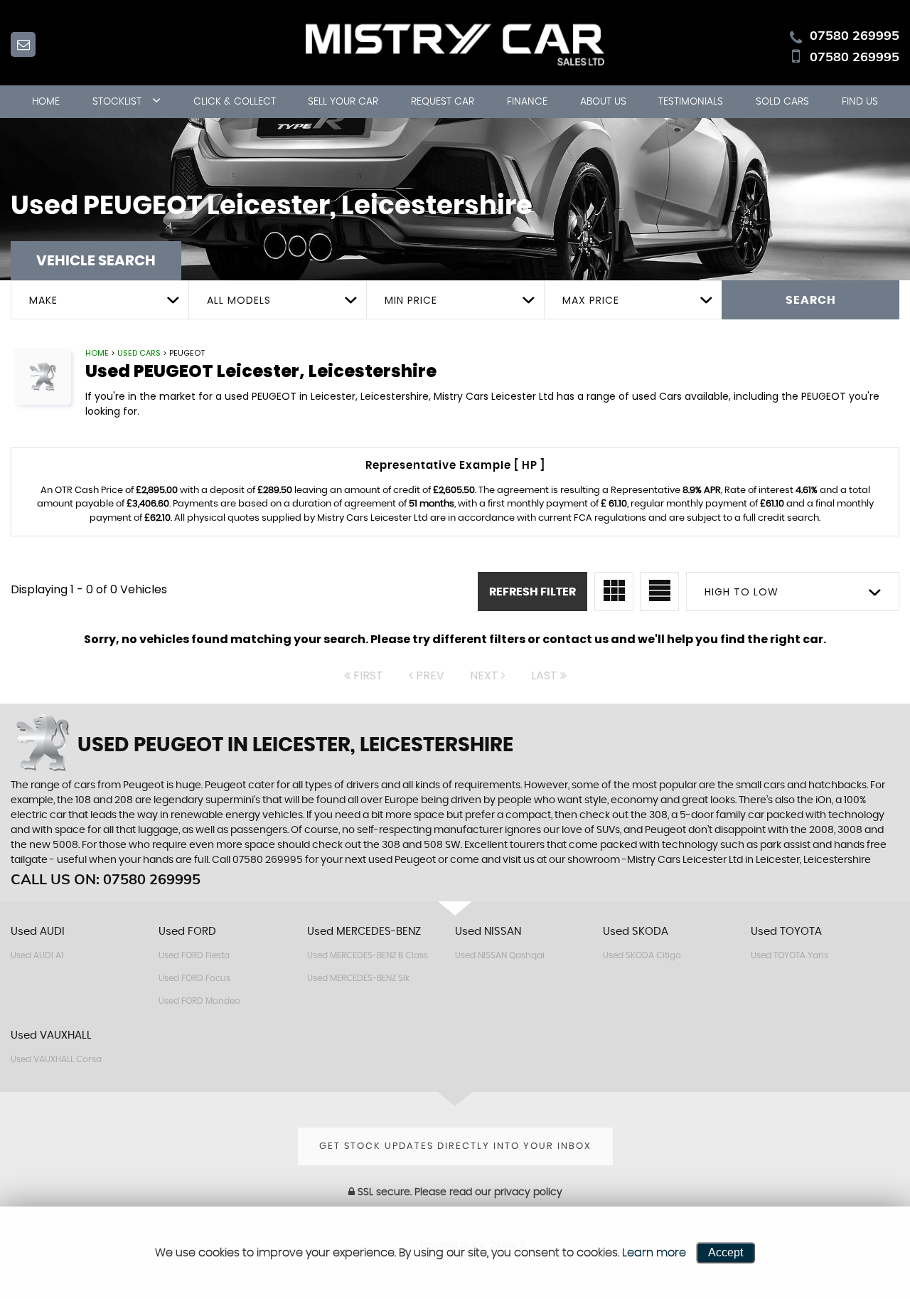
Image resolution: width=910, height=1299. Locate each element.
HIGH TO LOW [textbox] (741, 592)
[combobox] (99, 299)
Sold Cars (782, 102)
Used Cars (139, 353)
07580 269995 (854, 35)
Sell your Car (343, 102)
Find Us (860, 102)
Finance (527, 102)
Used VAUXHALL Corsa (56, 1059)
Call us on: (105, 879)
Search (811, 300)
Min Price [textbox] (411, 300)
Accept (725, 1252)
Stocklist (116, 102)
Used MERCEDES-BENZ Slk (358, 978)
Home (46, 102)
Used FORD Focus (194, 978)
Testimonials (690, 102)
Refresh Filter (532, 592)
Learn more (654, 1252)
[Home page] (455, 43)
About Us (603, 102)
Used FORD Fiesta (194, 955)
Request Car (442, 102)
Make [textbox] (43, 300)
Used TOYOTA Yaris (789, 955)
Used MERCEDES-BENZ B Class (367, 955)
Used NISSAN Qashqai (500, 955)
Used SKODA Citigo (642, 955)
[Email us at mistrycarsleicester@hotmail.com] (23, 44)
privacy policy (528, 1192)
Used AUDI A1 (37, 955)
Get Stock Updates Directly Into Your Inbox (455, 1146)
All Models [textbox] (239, 300)
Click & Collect (234, 102)
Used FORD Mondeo (199, 1001)
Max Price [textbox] (590, 300)
